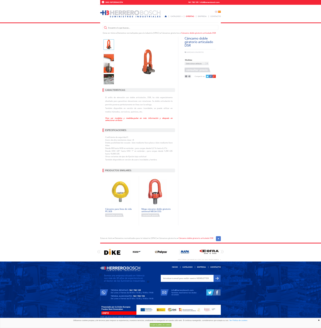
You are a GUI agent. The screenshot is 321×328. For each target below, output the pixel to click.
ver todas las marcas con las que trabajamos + (199, 260)
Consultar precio (114, 215)
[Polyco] (161, 252)
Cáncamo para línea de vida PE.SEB (118, 210)
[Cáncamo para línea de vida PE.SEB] (120, 192)
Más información (114, 2)
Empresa (202, 16)
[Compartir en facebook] (210, 76)
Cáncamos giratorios (170, 33)
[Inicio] (166, 16)
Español (219, 12)
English (216, 12)
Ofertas (190, 16)
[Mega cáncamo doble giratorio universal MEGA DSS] (157, 192)
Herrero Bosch (130, 13)
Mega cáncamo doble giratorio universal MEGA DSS (156, 210)
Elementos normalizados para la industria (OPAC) (138, 33)
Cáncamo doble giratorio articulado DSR (198, 33)
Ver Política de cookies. (238, 320)
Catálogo (176, 16)
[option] (148, 62)
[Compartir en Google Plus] (214, 76)
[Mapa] (185, 252)
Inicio (113, 33)
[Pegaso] (136, 252)
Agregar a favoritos (195, 52)
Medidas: (188, 60)
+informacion (130, 215)
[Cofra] (209, 252)
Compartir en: (200, 76)
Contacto (215, 16)
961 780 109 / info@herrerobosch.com (204, 2)
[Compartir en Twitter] (207, 76)
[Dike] (112, 252)
